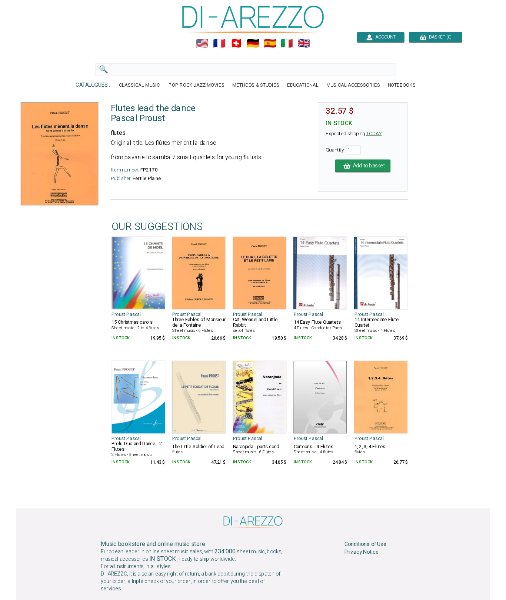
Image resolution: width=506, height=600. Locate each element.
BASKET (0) (439, 37)
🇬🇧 (303, 43)
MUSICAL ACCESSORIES (353, 85)
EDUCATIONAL (303, 85)
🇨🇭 (236, 43)
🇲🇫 (219, 43)
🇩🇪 (253, 43)
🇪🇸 (270, 43)
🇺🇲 (202, 43)
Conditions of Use (365, 544)
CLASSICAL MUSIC (140, 85)
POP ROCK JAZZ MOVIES (196, 85)
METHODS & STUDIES (255, 85)
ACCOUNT (384, 37)
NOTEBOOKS (402, 85)
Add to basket (367, 166)
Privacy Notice (361, 552)
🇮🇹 (286, 43)
